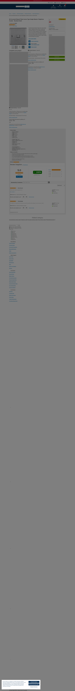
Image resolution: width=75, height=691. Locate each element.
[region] (21, 684)
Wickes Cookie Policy (14, 686)
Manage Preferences (33, 686)
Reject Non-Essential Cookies (34, 684)
